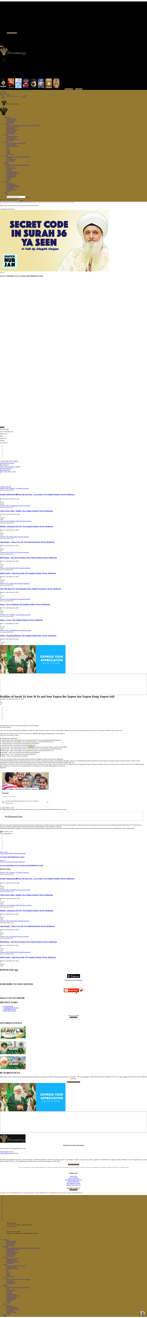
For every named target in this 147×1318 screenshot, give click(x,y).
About (6, 181)
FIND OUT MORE (73, 1164)
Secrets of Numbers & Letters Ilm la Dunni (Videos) (21, 202)
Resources (7, 163)
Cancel (2, 427)
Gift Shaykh (78, 89)
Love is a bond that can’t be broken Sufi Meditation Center (21, 865)
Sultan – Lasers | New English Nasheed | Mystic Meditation (21, 620)
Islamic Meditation (12, 118)
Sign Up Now (73, 1017)
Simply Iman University (9, 1011)
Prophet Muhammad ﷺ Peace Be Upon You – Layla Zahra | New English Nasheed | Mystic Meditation (37, 494)
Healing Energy (11, 121)
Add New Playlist (5, 487)
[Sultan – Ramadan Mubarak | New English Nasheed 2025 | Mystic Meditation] (15, 630)
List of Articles (10, 122)
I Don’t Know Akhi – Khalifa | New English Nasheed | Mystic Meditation (26, 511)
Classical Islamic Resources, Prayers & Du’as (18, 165)
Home (1, 202)
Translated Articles (11, 176)
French (8, 180)
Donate (6, 193)
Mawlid (9, 191)
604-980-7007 (4, 1151)
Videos (6, 162)
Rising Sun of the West (12, 139)
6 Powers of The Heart (12, 146)
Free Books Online (11, 171)
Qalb (8, 147)
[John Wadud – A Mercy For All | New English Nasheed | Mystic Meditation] (14, 537)
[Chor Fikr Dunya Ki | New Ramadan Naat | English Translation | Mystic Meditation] (15, 583)
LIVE (1, 46)
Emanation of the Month (13, 173)
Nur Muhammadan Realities (11, 1007)
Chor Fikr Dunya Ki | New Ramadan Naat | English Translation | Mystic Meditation (30, 589)
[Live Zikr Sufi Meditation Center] (13, 853)
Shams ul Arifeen (11, 132)
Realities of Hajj (11, 137)
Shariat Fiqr (73, 1176)
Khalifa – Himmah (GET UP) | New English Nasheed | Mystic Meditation (26, 526)
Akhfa (8, 152)
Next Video (3, 860)
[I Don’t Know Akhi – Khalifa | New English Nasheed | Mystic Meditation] (15, 505)
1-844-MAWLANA (5, 1153)
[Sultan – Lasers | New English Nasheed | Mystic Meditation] (15, 615)
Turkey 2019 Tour (11, 189)
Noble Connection (11, 120)
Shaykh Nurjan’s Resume (13, 186)
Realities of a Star (11, 144)
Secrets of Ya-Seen (11, 131)
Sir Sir (8, 150)
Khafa (8, 151)
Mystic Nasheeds (11, 167)
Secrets (6, 135)
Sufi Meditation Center (9, 1009)
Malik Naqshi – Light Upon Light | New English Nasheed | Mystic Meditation (28, 573)
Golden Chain (10, 188)
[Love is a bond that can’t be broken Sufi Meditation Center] (12, 862)
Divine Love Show (11, 174)
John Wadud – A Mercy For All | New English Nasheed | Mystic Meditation (27, 542)
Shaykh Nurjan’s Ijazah (13, 185)
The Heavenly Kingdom (13, 126)
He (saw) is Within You (12, 129)
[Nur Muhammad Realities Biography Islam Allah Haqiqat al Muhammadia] (73, 60)
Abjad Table (10, 158)
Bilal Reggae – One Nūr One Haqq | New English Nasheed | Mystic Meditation (28, 558)
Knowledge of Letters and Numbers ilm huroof (18, 156)
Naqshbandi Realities (12, 136)
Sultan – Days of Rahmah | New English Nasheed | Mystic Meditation (25, 604)
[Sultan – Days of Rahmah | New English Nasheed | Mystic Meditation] (15, 599)
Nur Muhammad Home (13, 816)
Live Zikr (9, 170)
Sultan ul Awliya (11, 184)
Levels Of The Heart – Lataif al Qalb (16, 143)
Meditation (7, 117)
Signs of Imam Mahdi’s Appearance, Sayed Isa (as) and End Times (23, 125)
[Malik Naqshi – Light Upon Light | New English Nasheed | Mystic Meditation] (15, 568)
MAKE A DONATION (73, 1082)
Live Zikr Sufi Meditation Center (12, 857)
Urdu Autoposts (11, 177)
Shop (5, 192)
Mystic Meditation (73, 1181)
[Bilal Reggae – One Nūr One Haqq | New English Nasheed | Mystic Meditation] (14, 552)
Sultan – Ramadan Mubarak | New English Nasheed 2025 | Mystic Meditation (28, 636)
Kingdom (6, 124)
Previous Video (4, 851)
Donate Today (69, 89)
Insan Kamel (10, 140)
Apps (8, 166)
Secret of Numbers (11, 159)
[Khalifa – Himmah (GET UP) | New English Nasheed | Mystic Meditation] (16, 521)
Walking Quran (10, 128)
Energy (6, 141)
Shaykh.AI (9, 169)
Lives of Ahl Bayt (8, 1006)
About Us (9, 182)
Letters (6, 155)
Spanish (9, 178)
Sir (7, 148)
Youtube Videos (6, 202)
